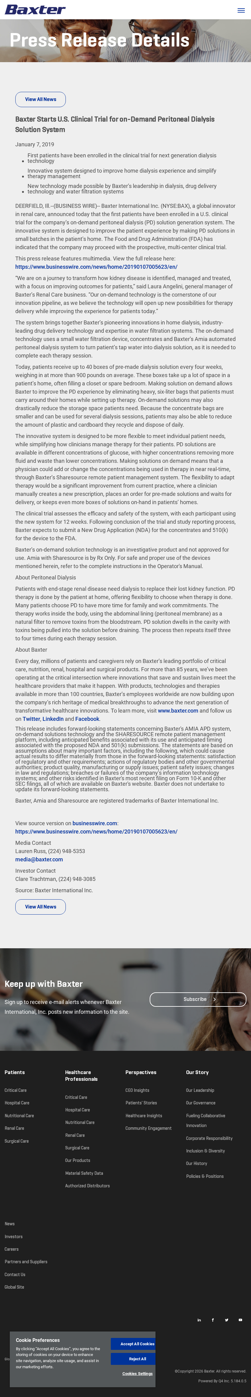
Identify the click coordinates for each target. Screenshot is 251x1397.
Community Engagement (149, 1128)
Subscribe (195, 999)
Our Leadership (200, 1090)
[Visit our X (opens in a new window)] (226, 1320)
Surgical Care (17, 1141)
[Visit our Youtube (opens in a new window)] (240, 1320)
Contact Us (15, 1274)
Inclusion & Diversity (205, 1151)
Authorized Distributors (87, 1186)
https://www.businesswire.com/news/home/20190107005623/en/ (96, 267)
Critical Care (16, 1090)
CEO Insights (137, 1090)
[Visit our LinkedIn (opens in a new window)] (199, 1320)
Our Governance (200, 1103)
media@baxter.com (39, 859)
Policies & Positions (205, 1176)
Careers (12, 1249)
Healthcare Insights (144, 1115)
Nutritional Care (19, 1115)
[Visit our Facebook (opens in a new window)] (213, 1320)
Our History (196, 1163)
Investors (14, 1236)
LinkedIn (53, 719)
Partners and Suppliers (26, 1261)
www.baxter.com (178, 710)
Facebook (87, 719)
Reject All (137, 1359)
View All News (40, 99)
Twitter (31, 719)
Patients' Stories (141, 1103)
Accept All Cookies (138, 1344)
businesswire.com (95, 823)
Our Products (77, 1160)
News (10, 1224)
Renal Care (14, 1128)
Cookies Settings (137, 1373)
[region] (82, 1359)
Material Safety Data (84, 1173)
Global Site (14, 1287)
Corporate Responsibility (209, 1138)
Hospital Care (17, 1103)
